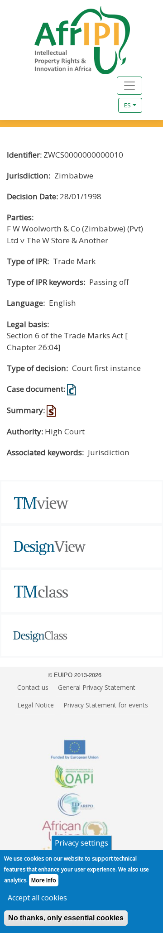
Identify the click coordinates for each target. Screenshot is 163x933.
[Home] (71, 40)
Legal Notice (35, 705)
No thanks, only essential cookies (66, 918)
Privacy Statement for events (105, 705)
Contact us (32, 687)
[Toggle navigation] (129, 86)
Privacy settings (81, 843)
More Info (43, 880)
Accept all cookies (37, 898)
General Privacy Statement (96, 687)
